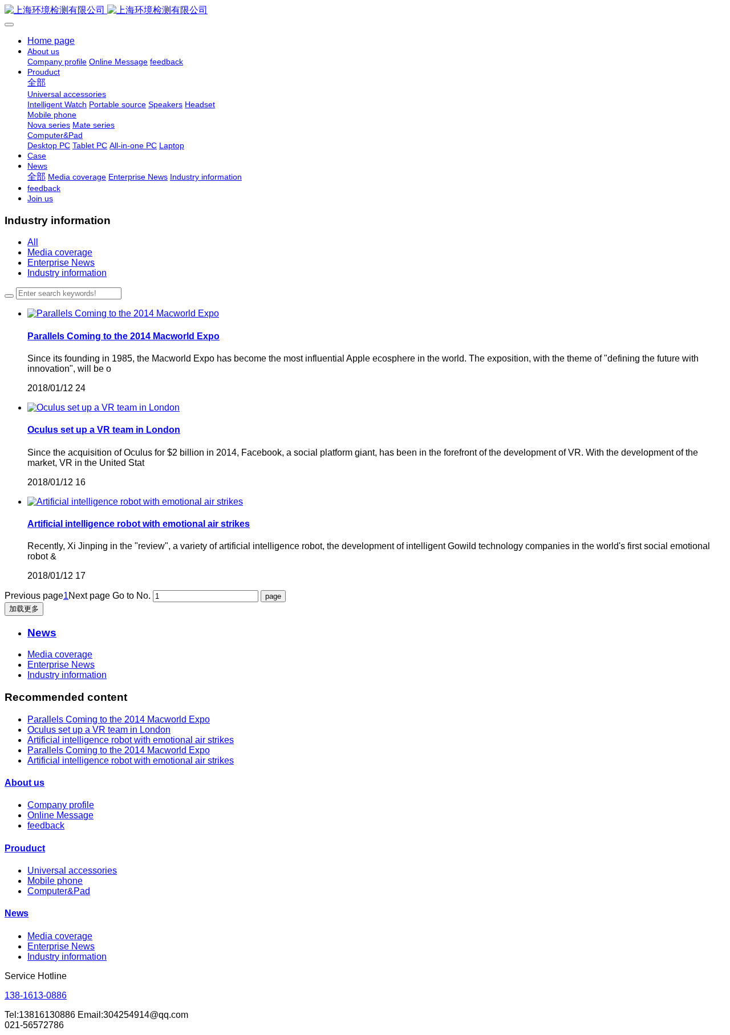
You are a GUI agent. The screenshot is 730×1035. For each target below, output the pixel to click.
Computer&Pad (58, 891)
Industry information (67, 273)
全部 (36, 82)
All (32, 242)
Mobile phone (55, 881)
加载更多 (24, 608)
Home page (51, 41)
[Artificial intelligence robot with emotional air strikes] (135, 501)
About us (24, 783)
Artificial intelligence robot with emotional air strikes (130, 740)
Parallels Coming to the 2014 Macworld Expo (118, 719)
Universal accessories (72, 870)
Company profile (60, 805)
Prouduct (25, 848)
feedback (45, 825)
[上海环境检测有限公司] (365, 11)
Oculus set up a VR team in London (99, 729)
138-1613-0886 (36, 995)
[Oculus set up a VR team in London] (103, 407)
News (17, 913)
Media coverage (59, 252)
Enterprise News (61, 262)
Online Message (60, 815)
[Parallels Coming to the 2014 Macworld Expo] (123, 313)
